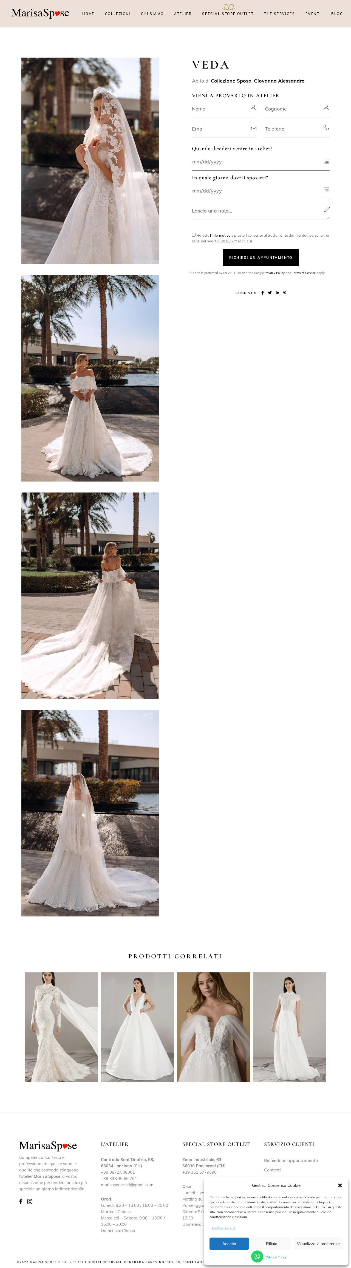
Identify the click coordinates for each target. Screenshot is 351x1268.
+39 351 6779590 (199, 1172)
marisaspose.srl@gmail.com (127, 1184)
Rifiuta (271, 1243)
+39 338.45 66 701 (119, 1178)
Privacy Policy (276, 1257)
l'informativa (220, 235)
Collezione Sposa (231, 81)
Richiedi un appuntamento (291, 1160)
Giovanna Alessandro (279, 81)
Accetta (229, 1243)
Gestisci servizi (223, 1228)
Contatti (272, 1170)
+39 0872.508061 (118, 1172)
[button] (340, 1185)
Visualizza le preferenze (318, 1243)
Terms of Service (304, 273)
